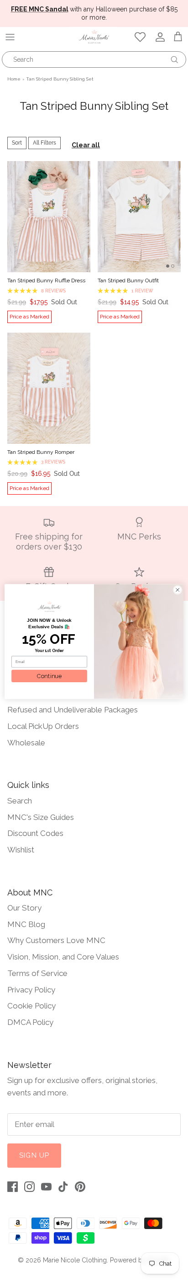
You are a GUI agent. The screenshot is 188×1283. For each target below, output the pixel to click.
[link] (49, 606)
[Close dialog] (177, 590)
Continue (49, 676)
